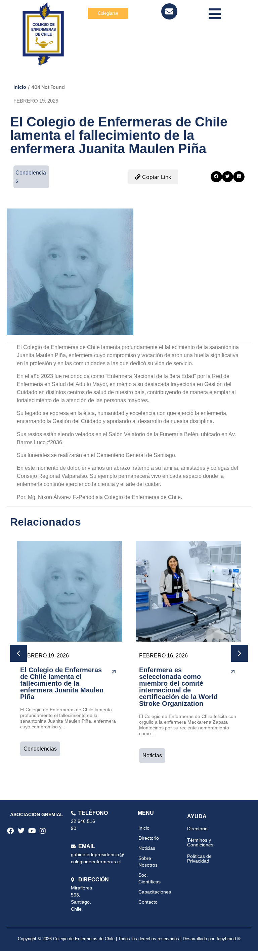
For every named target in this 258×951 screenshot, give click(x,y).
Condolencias (40, 749)
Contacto (148, 902)
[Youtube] (32, 831)
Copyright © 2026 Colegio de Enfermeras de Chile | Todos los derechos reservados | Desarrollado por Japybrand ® (129, 938)
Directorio (148, 838)
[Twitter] (21, 831)
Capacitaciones (154, 892)
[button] (216, 177)
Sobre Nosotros (148, 861)
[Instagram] (42, 831)
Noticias (152, 755)
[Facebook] (10, 831)
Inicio (19, 87)
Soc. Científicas (149, 878)
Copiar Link (155, 177)
